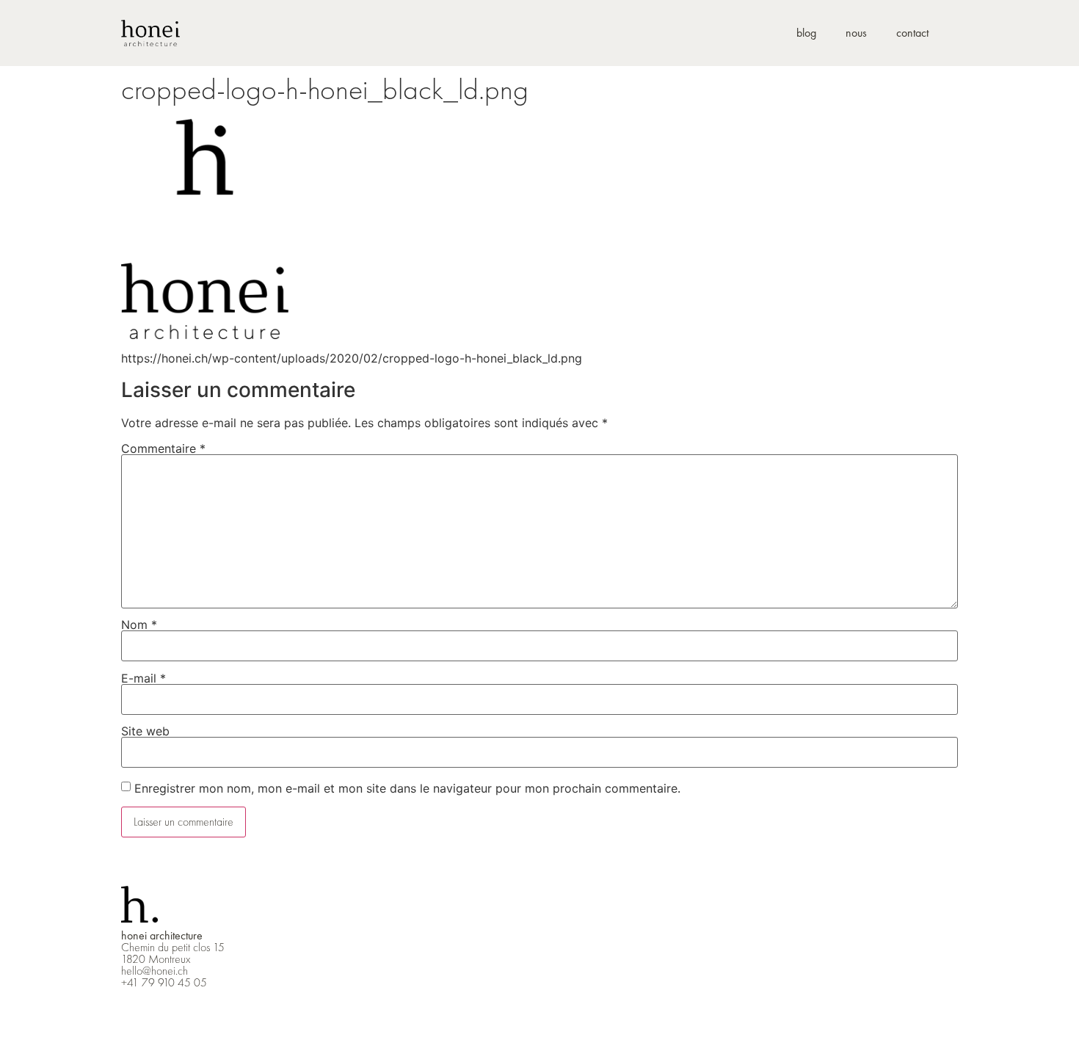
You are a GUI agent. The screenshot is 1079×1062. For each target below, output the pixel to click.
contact (912, 32)
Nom (139, 624)
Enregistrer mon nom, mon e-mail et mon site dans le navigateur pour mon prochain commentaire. (407, 788)
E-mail (143, 678)
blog (806, 32)
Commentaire (163, 448)
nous (856, 32)
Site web (145, 731)
